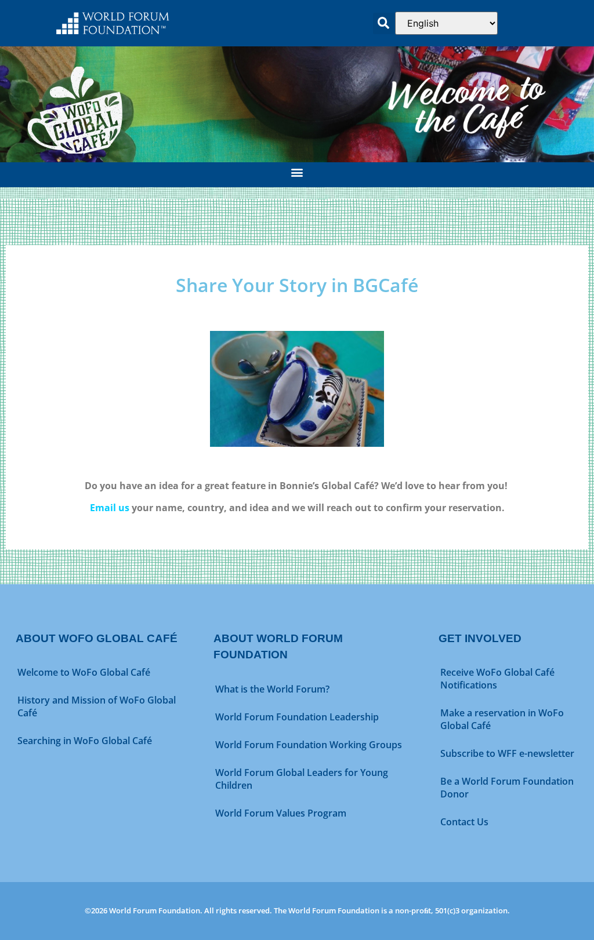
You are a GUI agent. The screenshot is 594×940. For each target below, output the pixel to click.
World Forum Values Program (280, 813)
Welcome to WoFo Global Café (83, 672)
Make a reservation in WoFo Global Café (502, 719)
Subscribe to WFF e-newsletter (507, 753)
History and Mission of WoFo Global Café (96, 706)
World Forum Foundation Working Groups (308, 744)
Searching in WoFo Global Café (84, 740)
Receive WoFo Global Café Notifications (497, 678)
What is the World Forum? (272, 689)
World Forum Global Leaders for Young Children (301, 779)
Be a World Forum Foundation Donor (507, 787)
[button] (383, 23)
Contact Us (464, 821)
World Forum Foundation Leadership (297, 717)
